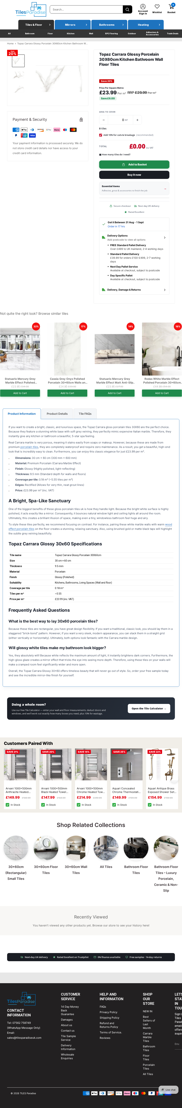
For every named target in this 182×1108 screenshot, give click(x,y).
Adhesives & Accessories (152, 33)
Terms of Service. (111, 1032)
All (9, 33)
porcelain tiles (29, 447)
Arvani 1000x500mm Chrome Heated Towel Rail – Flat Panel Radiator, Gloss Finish (91, 790)
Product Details (57, 413)
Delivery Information (68, 1047)
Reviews (105, 1038)
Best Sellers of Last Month (149, 1022)
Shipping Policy (109, 1017)
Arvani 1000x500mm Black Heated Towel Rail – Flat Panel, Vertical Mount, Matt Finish (54, 790)
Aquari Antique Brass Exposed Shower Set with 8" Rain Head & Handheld (161, 790)
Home (10, 43)
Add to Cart (20, 393)
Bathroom (29, 33)
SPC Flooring (111, 33)
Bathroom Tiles (149, 1048)
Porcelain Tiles (149, 1066)
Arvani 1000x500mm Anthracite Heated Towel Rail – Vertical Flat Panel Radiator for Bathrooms (20, 790)
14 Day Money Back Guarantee (70, 1010)
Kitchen (70, 33)
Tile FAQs (85, 413)
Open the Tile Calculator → (149, 708)
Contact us (67, 1030)
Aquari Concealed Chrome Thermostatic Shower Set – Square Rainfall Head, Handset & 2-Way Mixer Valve (126, 790)
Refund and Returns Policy (109, 1025)
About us (66, 1025)
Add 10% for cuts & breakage (128, 135)
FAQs (103, 1006)
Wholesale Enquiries (67, 1056)
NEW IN (147, 1011)
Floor (50, 33)
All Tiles (148, 1074)
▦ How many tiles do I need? (114, 154)
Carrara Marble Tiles (147, 1037)
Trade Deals (172, 33)
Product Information (22, 413)
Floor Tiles (146, 1057)
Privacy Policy (108, 1012)
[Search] (127, 9)
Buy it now (134, 174)
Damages (67, 1019)
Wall (91, 33)
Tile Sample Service (68, 1038)
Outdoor (132, 33)
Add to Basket (137, 164)
